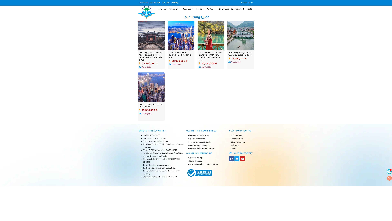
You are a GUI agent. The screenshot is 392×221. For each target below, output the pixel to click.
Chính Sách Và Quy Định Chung (199, 135)
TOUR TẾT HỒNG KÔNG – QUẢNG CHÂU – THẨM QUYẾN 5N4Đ (180, 55)
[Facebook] (231, 158)
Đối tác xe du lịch (236, 135)
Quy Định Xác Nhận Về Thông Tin (199, 142)
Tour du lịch (173, 9)
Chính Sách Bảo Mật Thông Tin (199, 145)
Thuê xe (199, 9)
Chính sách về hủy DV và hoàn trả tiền (201, 148)
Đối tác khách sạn (237, 139)
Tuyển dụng (235, 145)
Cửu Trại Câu (206, 67)
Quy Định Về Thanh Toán (197, 139)
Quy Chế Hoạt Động (195, 158)
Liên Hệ (233, 148)
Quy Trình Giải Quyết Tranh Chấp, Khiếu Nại (203, 164)
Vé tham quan (223, 9)
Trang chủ (163, 9)
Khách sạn (187, 9)
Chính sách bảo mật (195, 161)
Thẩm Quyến (146, 114)
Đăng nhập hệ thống (238, 142)
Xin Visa (210, 9)
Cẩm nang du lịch (237, 9)
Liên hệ (249, 9)
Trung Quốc (146, 67)
